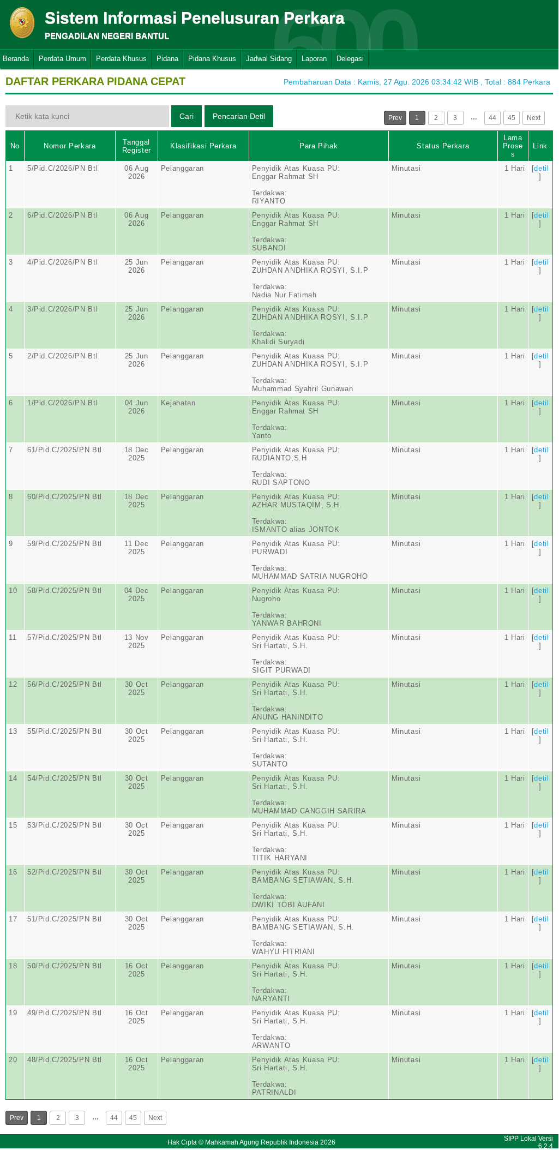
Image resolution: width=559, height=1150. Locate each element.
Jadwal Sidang (269, 59)
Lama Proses (513, 146)
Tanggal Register (136, 146)
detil (541, 168)
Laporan (314, 59)
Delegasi (350, 59)
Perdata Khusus (121, 59)
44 (492, 118)
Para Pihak (318, 146)
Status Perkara (443, 146)
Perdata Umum (62, 59)
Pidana (167, 59)
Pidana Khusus (212, 59)
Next (533, 118)
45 (511, 118)
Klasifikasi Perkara (203, 146)
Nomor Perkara (69, 146)
